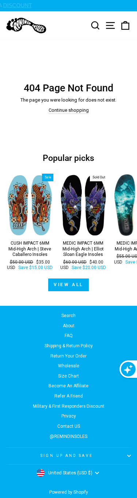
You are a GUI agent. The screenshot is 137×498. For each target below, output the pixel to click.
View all (68, 284)
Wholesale (68, 365)
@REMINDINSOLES (68, 436)
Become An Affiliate (68, 385)
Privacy (68, 416)
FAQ (69, 335)
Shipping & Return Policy (69, 345)
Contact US (68, 426)
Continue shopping (69, 110)
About (69, 325)
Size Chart (68, 376)
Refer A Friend (68, 396)
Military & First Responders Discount (68, 406)
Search (68, 315)
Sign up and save (66, 455)
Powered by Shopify (68, 492)
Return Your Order (68, 356)
